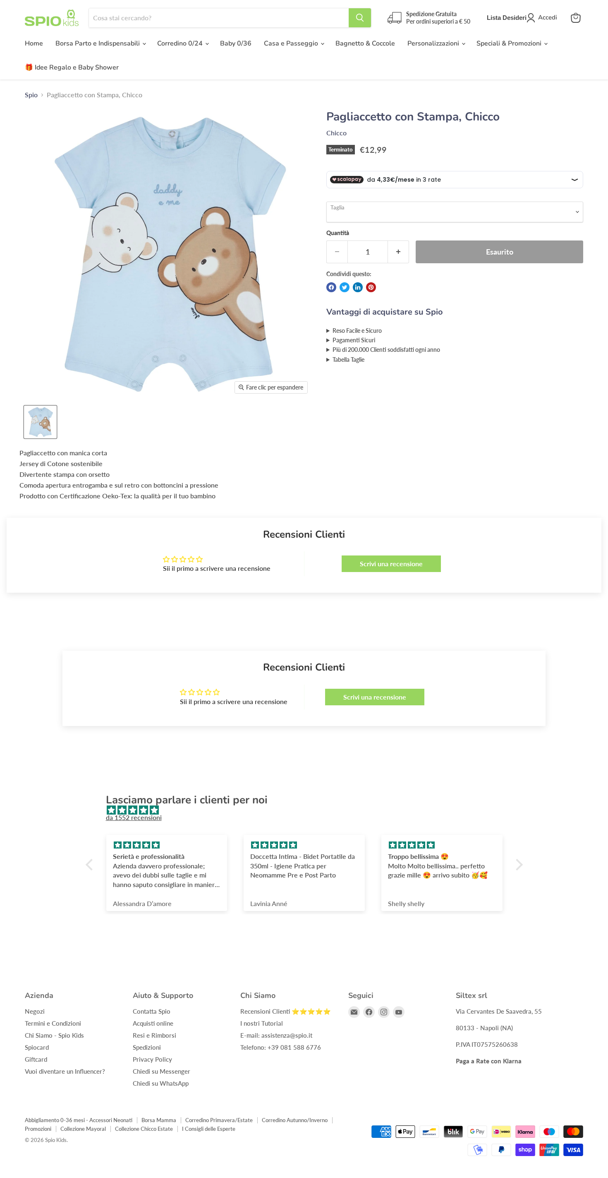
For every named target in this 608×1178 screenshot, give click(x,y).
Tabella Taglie (348, 359)
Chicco (336, 133)
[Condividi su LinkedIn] (358, 287)
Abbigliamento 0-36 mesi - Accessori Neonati (78, 1120)
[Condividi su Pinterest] (371, 287)
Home (34, 43)
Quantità (337, 233)
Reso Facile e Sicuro (357, 330)
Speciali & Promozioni (509, 43)
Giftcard (36, 1059)
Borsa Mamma (158, 1120)
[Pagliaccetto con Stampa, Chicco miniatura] (40, 422)
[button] (91, 864)
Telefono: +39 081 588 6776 (280, 1047)
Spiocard (37, 1047)
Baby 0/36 (235, 43)
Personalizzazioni (434, 43)
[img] (308, 810)
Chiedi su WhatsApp (161, 1083)
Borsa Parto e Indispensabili (98, 43)
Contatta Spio (151, 1011)
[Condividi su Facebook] (331, 287)
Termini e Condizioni (53, 1023)
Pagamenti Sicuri (354, 340)
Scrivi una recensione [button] (391, 563)
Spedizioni (147, 1047)
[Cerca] (360, 17)
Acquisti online (153, 1023)
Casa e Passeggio (292, 43)
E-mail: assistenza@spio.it (276, 1035)
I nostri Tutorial (261, 1023)
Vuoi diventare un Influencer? (65, 1071)
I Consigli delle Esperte (208, 1128)
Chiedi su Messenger (161, 1071)
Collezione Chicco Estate (144, 1128)
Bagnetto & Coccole (365, 43)
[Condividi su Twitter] (344, 287)
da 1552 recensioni (134, 817)
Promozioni (38, 1128)
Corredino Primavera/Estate (219, 1120)
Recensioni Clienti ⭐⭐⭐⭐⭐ (285, 1011)
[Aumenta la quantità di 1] (398, 251)
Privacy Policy (152, 1059)
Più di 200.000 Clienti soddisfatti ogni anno (386, 349)
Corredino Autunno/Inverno (295, 1120)
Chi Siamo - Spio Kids (54, 1035)
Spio (31, 95)
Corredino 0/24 (180, 43)
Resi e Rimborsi (154, 1035)
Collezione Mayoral (83, 1128)
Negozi (35, 1011)
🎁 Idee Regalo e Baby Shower (72, 67)
